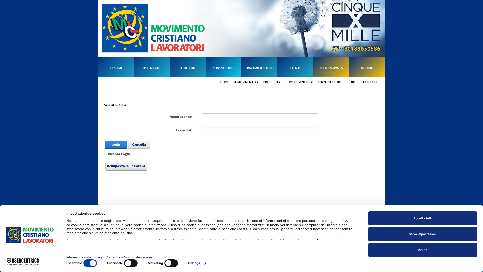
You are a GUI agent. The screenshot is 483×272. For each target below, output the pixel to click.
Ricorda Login (119, 154)
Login (115, 144)
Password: (183, 130)
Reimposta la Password (126, 166)
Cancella (139, 144)
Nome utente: (180, 117)
